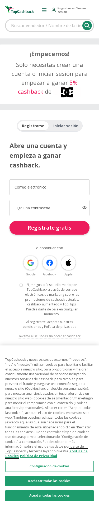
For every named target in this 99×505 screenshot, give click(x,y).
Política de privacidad (60, 326)
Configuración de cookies (49, 466)
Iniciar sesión (65, 125)
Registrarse (33, 125)
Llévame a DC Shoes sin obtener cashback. (49, 336)
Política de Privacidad (38, 456)
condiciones (32, 326)
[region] (49, 425)
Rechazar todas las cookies (49, 481)
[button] (44, 10)
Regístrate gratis (49, 227)
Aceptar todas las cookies (49, 495)
